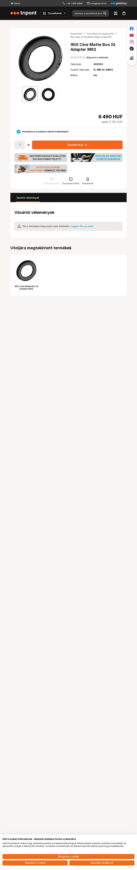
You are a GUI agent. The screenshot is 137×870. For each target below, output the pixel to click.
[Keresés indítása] (105, 13)
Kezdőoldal (76, 33)
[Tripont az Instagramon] (132, 42)
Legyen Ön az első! (82, 226)
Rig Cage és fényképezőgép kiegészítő (91, 36)
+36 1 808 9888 (74, 3)
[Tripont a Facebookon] (132, 29)
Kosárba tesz (77, 145)
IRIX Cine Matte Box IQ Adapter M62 (26, 287)
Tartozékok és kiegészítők (100, 33)
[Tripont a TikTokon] (132, 49)
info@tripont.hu (99, 3)
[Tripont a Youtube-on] (132, 35)
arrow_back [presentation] (18, 58)
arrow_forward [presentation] (63, 58)
